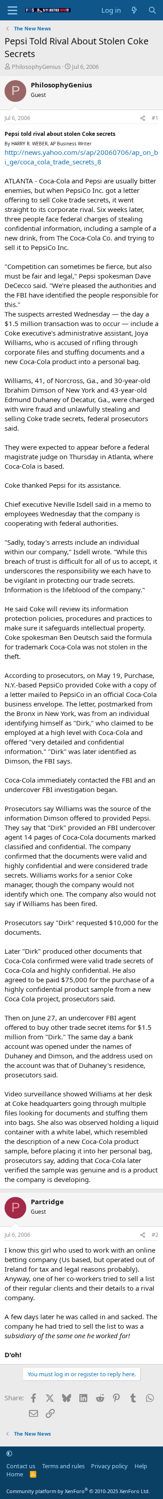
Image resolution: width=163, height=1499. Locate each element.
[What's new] (134, 10)
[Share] (143, 118)
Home (14, 1474)
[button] (9, 1453)
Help (140, 1466)
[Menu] (12, 10)
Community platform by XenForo (78, 1491)
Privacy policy (109, 1466)
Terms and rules (63, 1466)
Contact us (20, 1466)
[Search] (152, 10)
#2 (155, 1235)
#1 (155, 118)
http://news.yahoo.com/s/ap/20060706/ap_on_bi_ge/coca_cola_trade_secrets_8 (81, 157)
